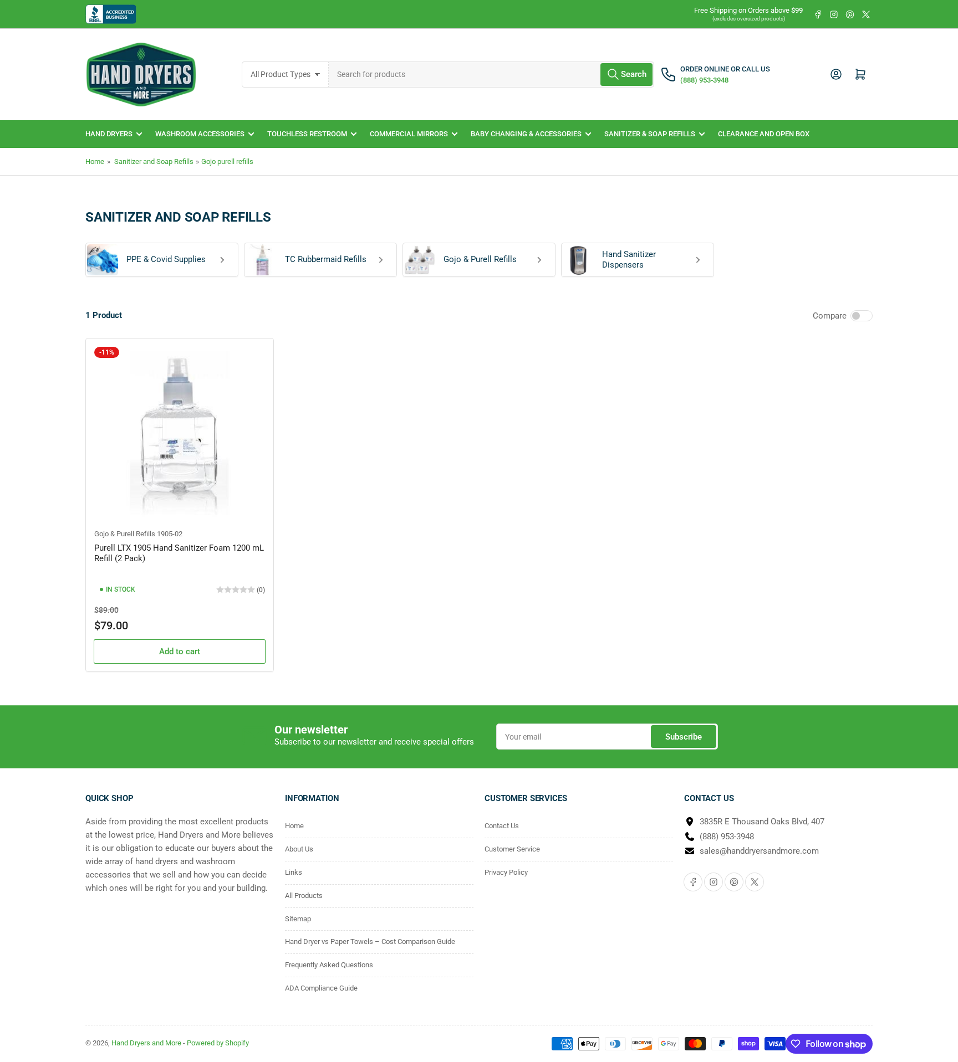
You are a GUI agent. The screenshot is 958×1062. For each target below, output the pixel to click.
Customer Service (512, 849)
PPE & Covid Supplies (166, 259)
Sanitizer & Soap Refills (649, 134)
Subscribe (683, 737)
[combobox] (492, 74)
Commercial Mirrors (409, 134)
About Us (299, 849)
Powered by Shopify (218, 1043)
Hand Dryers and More (147, 1043)
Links (293, 872)
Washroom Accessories (199, 134)
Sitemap (298, 919)
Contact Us (502, 826)
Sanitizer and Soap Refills (153, 161)
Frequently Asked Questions (329, 965)
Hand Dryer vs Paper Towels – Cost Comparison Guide (370, 941)
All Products (304, 895)
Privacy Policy (506, 872)
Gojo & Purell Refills (480, 259)
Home (94, 161)
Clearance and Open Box (763, 134)
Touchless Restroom (307, 134)
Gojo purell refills (227, 161)
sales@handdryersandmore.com (759, 851)
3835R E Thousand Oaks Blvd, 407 (762, 822)
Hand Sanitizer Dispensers (629, 259)
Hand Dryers (109, 134)
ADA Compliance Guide (321, 988)
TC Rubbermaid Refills (325, 259)
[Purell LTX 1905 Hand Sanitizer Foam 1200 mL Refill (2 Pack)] (179, 432)
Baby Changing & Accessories (526, 134)
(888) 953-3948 (727, 837)
